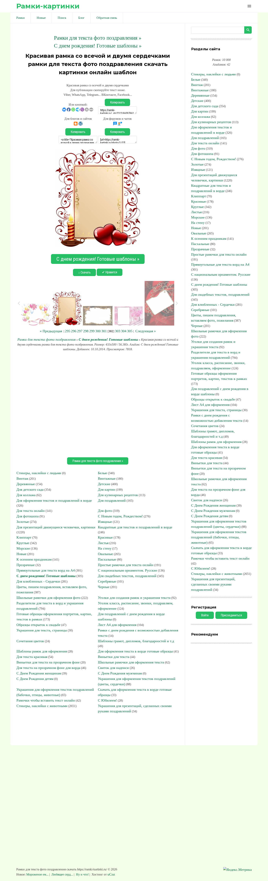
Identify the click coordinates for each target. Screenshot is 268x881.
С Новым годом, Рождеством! (120, 516)
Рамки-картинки (47, 6)
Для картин (106, 489)
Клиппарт (23, 537)
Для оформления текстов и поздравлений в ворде (54, 500)
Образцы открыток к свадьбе (38, 625)
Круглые (22, 543)
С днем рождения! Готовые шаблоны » (98, 46)
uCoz (111, 874)
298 (85, 331)
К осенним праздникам (34, 559)
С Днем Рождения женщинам (38, 673)
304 (123, 331)
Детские (104, 484)
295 (67, 331)
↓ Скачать (84, 272)
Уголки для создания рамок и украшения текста (134, 598)
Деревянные (25, 484)
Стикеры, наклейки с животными (41, 706)
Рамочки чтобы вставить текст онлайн (45, 700)
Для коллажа (26, 495)
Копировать (117, 102)
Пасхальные (107, 559)
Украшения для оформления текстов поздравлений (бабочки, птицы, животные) (218, 537)
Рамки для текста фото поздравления (46, 339)
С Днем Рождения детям (34, 679)
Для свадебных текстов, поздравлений (127, 576)
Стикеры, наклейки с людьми (38, 473)
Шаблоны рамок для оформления (41, 651)
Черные (103, 587)
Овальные (105, 554)
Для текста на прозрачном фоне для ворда (48, 668)
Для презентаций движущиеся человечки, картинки (55, 527)
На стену (104, 548)
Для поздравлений (112, 500)
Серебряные (107, 581)
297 (79, 331)
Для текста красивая (31, 657)
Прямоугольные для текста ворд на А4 (45, 570)
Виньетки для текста (113, 657)
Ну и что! (82, 874)
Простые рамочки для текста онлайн (125, 565)
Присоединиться (231, 615)
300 (98, 331)
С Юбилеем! (107, 700)
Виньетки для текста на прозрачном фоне (48, 662)
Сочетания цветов (30, 641)
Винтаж (22, 478)
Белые (102, 473)
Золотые (22, 522)
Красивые (105, 537)
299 (92, 331)
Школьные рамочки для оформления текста (131, 662)
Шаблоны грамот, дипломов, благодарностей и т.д (136, 641)
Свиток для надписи (113, 668)
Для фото (105, 511)
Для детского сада (30, 489)
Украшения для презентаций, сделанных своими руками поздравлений (213, 584)
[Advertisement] (97, 404)
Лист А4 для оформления (117, 625)
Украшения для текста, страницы (41, 630)
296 (73, 331)
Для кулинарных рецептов (118, 495)
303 (117, 331)
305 (129, 331)
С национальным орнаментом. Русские (127, 570)
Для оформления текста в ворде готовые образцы (135, 651)
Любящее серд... (62, 874)
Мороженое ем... (37, 874)
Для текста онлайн (30, 511)
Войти (205, 615)
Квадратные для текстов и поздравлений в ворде (135, 527)
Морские (23, 548)
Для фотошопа (27, 516)
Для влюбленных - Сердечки (38, 581)
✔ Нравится (109, 272)
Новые (21, 554)
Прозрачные (25, 565)
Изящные (105, 522)
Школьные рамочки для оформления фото (48, 598)
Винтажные (107, 478)
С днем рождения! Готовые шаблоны (108, 339)
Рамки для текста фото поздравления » (97, 38)
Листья (103, 543)
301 (104, 331)
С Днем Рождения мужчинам (120, 673)
